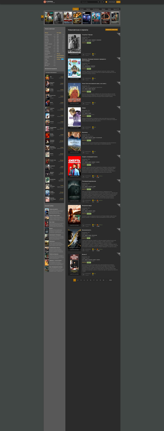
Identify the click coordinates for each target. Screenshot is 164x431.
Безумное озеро (87, 205)
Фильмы (82, 9)
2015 (58, 34)
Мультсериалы (60, 57)
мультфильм (87, 66)
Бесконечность (86, 230)
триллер (97, 162)
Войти (118, 1)
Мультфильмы (96, 9)
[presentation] (42, 19)
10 (103, 280)
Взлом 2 (84, 254)
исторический (99, 137)
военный (90, 137)
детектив (90, 186)
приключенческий (48, 56)
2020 (58, 42)
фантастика (94, 235)
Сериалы (88, 9)
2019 (58, 40)
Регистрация (112, 1)
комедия (93, 162)
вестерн (46, 37)
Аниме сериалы (60, 55)
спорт (46, 59)
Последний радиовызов (89, 181)
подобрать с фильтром (111, 29)
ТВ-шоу (58, 53)
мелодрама (98, 39)
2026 (58, 51)
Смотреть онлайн (74, 54)
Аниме (109, 9)
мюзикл (46, 54)
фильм (86, 39)
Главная (75, 9)
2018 (58, 39)
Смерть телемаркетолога (89, 157)
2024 (58, 48)
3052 (110, 280)
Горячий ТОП (116, 9)
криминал (94, 39)
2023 (58, 47)
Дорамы (103, 9)
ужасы (94, 186)
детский (46, 42)
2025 (58, 50)
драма (89, 39)
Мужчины (85, 132)
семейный (93, 66)
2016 (58, 36)
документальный (48, 43)
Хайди (84, 108)
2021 (58, 43)
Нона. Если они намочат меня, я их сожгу (94, 83)
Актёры (58, 59)
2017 (58, 37)
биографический (48, 34)
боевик (89, 235)
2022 (58, 45)
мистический (47, 53)
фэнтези (93, 88)
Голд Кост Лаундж (87, 34)
